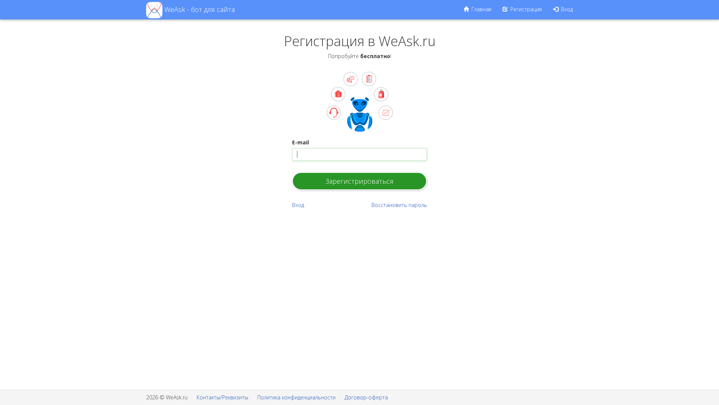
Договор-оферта (366, 397)
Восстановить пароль (399, 204)
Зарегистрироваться (359, 181)
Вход (566, 9)
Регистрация (525, 9)
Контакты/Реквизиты (222, 397)
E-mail (300, 142)
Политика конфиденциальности (296, 397)
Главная (480, 9)
